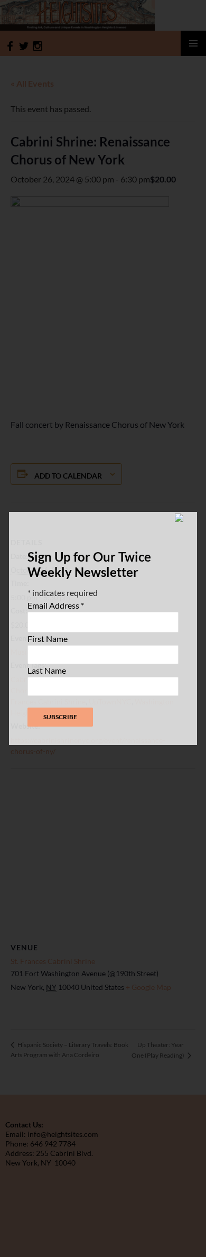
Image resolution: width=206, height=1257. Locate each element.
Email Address (55, 605)
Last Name (46, 670)
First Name (47, 639)
